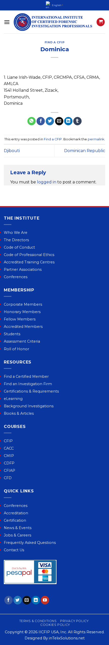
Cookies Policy (55, 625)
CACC (9, 448)
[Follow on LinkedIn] (36, 600)
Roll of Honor (16, 349)
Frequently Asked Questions (30, 542)
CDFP (9, 463)
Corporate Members (23, 304)
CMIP (9, 455)
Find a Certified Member (26, 376)
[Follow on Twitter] (17, 600)
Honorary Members (22, 312)
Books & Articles (19, 413)
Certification (15, 520)
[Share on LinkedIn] (68, 121)
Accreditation (16, 513)
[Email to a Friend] (59, 121)
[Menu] (7, 22)
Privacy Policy (74, 621)
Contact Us (14, 550)
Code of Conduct (19, 247)
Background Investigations (28, 406)
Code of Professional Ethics (29, 254)
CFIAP (9, 470)
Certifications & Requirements (31, 391)
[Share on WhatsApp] (31, 121)
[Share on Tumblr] (77, 121)
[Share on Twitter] (50, 121)
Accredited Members (23, 326)
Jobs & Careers (17, 535)
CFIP (8, 441)
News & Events (17, 528)
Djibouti (12, 150)
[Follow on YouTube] (45, 600)
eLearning (13, 398)
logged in (46, 182)
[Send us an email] (27, 600)
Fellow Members (19, 319)
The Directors (16, 240)
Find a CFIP (54, 42)
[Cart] (101, 22)
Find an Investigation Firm (28, 384)
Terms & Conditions (38, 621)
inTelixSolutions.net (67, 638)
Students (12, 334)
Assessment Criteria (22, 341)
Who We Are (15, 232)
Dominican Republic (84, 150)
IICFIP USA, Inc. (53, 632)
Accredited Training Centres (29, 262)
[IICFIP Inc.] (53, 22)
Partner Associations (23, 269)
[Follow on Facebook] (8, 600)
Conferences (15, 277)
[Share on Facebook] (41, 121)
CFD (8, 478)
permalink (96, 139)
